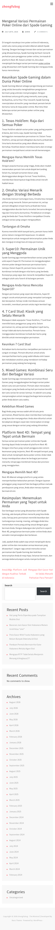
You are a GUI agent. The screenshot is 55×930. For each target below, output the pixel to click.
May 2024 (13, 857)
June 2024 (13, 851)
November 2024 (16, 823)
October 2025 (15, 759)
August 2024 (14, 840)
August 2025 (14, 771)
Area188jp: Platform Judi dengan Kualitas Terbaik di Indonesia (14, 573)
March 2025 (14, 800)
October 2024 (15, 828)
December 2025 (16, 748)
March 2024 (14, 869)
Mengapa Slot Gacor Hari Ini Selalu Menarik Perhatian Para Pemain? (40, 573)
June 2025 (13, 782)
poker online (44, 63)
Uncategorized (16, 897)
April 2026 (13, 725)
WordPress (38, 920)
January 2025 (15, 811)
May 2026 (13, 719)
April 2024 (13, 863)
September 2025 (16, 765)
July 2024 (13, 846)
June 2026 (13, 713)
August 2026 (14, 702)
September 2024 (16, 834)
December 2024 (16, 817)
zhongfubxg (11, 6)
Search (8, 585)
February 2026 (15, 736)
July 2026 (13, 708)
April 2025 (13, 794)
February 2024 (15, 874)
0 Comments (42, 32)
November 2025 (16, 754)
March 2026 (14, 731)
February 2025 (15, 805)
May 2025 (13, 788)
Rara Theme (17, 920)
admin (27, 32)
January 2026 (15, 742)
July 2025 (13, 777)
